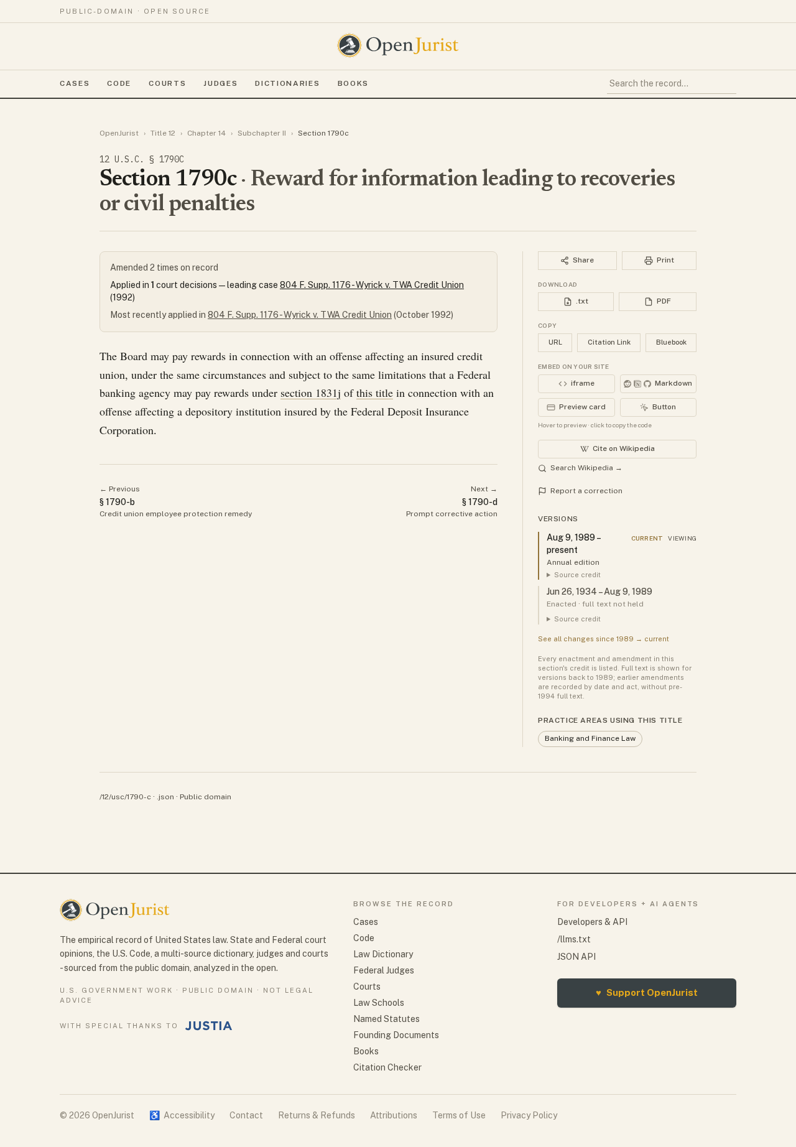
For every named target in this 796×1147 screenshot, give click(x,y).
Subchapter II (262, 133)
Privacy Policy (529, 1115)
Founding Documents (396, 1035)
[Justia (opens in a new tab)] (209, 1026)
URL (555, 342)
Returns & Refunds (316, 1115)
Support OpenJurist (647, 992)
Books (353, 83)
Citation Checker (387, 1067)
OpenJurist (119, 133)
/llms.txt (574, 939)
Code (119, 83)
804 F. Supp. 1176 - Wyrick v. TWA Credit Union (372, 285)
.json (165, 796)
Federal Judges (383, 970)
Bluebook (671, 342)
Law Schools (378, 1003)
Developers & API (592, 922)
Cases (75, 83)
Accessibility (182, 1115)
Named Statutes (386, 1019)
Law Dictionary (383, 954)
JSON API (576, 957)
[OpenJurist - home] (398, 45)
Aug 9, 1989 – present (573, 543)
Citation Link (609, 342)
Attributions (393, 1115)
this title (374, 392)
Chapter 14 (206, 133)
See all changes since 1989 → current (603, 639)
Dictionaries (287, 83)
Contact (246, 1115)
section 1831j (310, 392)
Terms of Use (459, 1115)
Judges (220, 83)
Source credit (577, 574)
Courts (167, 83)
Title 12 (162, 133)
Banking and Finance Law (590, 738)
